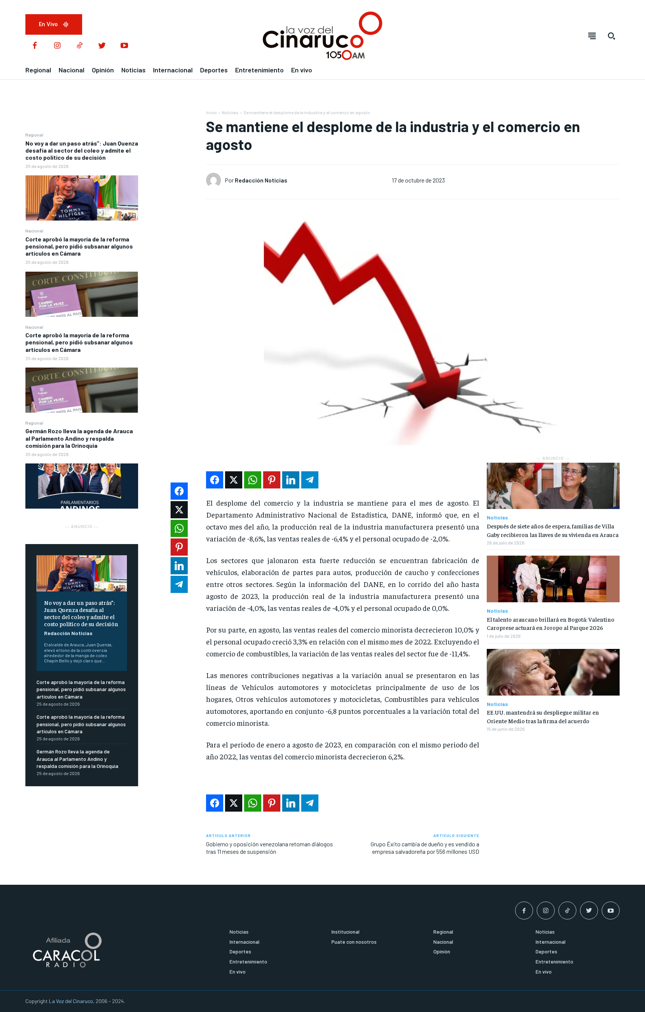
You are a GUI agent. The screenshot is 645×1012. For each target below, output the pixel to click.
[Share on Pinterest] (271, 479)
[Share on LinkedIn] (290, 479)
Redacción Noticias (68, 633)
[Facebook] (34, 46)
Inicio (211, 112)
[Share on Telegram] (309, 479)
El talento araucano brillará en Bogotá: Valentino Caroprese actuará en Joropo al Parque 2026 (550, 623)
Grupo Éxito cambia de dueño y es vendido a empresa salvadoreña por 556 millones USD (425, 847)
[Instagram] (57, 46)
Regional (34, 134)
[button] (611, 36)
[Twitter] (102, 46)
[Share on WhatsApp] (252, 479)
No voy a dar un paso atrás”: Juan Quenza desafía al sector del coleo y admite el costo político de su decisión (81, 150)
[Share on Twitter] (233, 479)
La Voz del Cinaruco (71, 1001)
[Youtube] (124, 46)
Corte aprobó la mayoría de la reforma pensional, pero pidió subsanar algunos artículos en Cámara (79, 246)
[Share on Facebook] (214, 479)
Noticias (230, 112)
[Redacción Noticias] (215, 180)
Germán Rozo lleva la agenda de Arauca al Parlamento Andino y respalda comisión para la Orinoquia (79, 438)
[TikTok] (79, 46)
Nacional (34, 230)
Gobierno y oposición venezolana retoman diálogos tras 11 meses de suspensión (269, 847)
